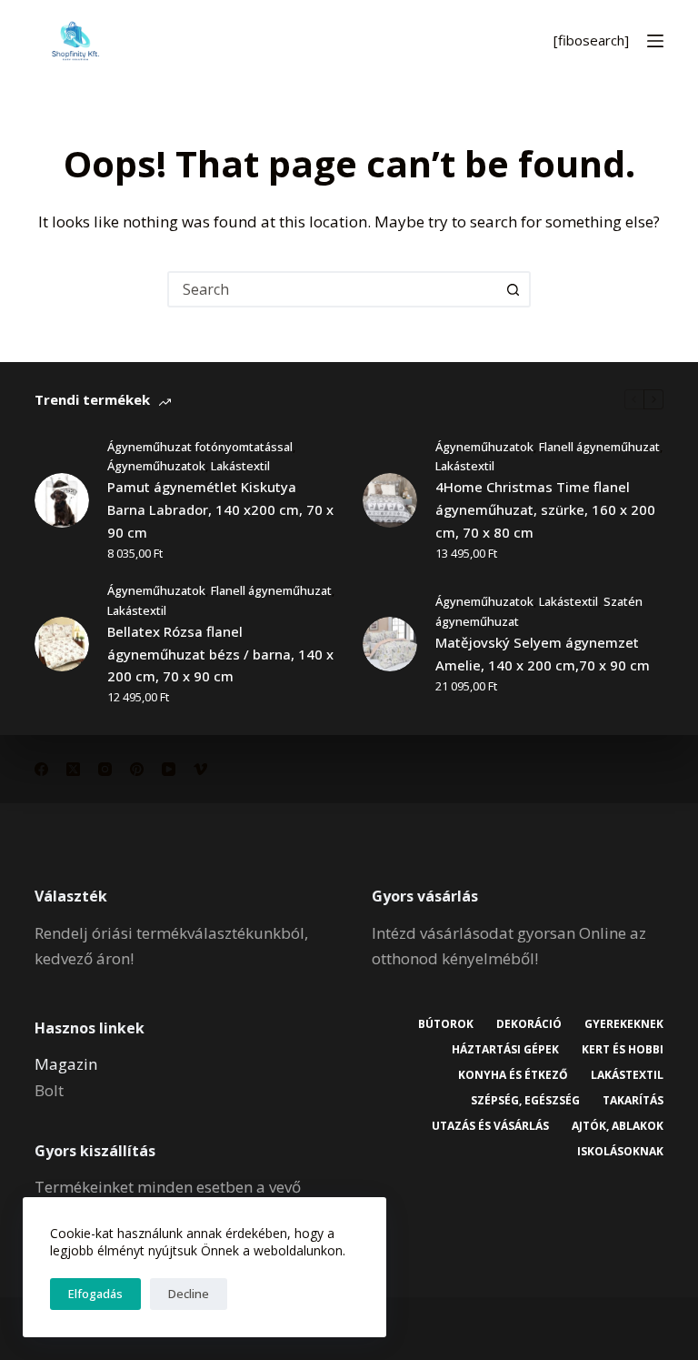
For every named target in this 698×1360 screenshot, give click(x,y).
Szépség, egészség (525, 1100)
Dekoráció (529, 1024)
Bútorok (446, 1024)
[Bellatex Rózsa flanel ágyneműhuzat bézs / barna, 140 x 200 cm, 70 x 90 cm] (62, 644)
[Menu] (655, 41)
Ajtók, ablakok (617, 1126)
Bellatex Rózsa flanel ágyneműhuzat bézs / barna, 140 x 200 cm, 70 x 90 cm (220, 654)
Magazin (66, 1063)
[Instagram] (105, 769)
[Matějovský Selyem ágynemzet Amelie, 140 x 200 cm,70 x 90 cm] (390, 644)
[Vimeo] (200, 769)
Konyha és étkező (513, 1075)
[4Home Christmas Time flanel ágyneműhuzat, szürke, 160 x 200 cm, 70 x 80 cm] (390, 500)
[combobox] (332, 289)
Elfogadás (95, 1293)
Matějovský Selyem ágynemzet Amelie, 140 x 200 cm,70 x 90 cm (542, 653)
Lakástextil (240, 466)
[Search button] (512, 289)
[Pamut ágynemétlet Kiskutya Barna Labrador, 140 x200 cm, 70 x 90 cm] (62, 500)
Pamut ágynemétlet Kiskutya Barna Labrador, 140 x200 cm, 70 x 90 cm (220, 509)
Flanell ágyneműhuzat (599, 446)
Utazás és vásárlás (490, 1126)
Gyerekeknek (623, 1024)
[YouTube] (168, 769)
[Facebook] (41, 769)
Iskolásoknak (620, 1151)
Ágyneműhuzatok (156, 466)
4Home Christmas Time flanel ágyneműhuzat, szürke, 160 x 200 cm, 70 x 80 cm (545, 509)
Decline (188, 1293)
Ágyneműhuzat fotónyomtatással (200, 446)
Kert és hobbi (622, 1050)
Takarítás (633, 1100)
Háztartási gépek (505, 1050)
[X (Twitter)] (73, 769)
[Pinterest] (137, 769)
